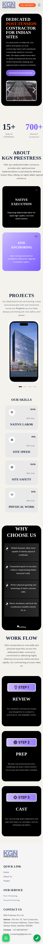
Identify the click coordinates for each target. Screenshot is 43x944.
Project (6, 881)
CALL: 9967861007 (27, 5)
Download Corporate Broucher (21, 73)
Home (6, 872)
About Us (7, 876)
